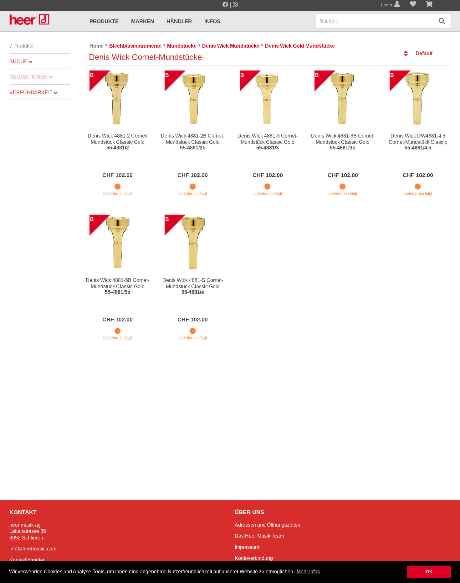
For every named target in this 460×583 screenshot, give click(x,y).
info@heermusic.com (32, 548)
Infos (212, 21)
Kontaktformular (26, 560)
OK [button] (429, 571)
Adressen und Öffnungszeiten (267, 525)
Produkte (104, 21)
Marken (142, 21)
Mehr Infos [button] (308, 571)
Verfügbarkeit (31, 92)
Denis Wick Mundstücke (230, 46)
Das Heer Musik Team (259, 536)
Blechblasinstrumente (135, 46)
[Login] (397, 4)
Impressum (247, 547)
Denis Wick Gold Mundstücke (300, 46)
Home (96, 46)
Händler (179, 21)
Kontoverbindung (254, 558)
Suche (18, 61)
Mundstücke (182, 46)
